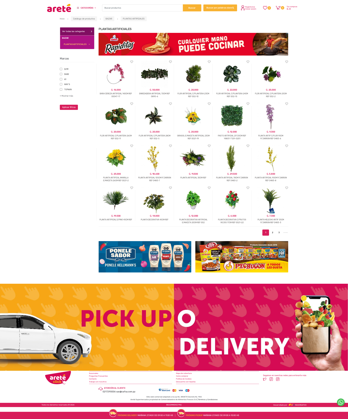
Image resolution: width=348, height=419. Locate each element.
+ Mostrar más (66, 96)
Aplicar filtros (69, 107)
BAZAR (109, 19)
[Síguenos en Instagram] (277, 379)
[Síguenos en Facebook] (271, 379)
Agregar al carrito (114, 237)
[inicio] (59, 8)
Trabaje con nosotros (98, 382)
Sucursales (93, 373)
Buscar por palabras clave (219, 8)
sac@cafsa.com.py (125, 391)
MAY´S (67, 84)
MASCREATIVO (301, 405)
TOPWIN (68, 89)
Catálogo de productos (84, 19)
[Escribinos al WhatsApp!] (341, 402)
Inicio (62, 19)
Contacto (93, 379)
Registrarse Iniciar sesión (250, 8)
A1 (65, 79)
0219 (66, 69)
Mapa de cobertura (184, 373)
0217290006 (109, 391)
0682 (66, 74)
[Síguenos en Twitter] (264, 379)
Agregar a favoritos (116, 60)
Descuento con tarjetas (186, 382)
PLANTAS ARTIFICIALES (134, 19)
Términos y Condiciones (208, 399)
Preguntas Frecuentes (98, 376)
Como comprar (182, 376)
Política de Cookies (184, 379)
